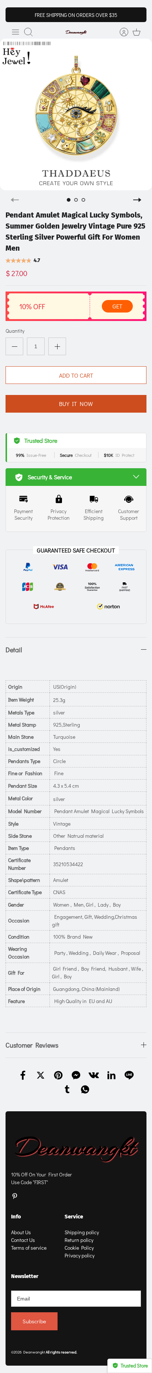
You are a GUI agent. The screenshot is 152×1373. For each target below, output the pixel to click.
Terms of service (28, 1247)
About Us (21, 1232)
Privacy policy (79, 1255)
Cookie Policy (79, 1247)
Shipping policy (82, 1232)
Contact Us (23, 1239)
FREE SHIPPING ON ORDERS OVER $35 (76, 14)
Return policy (79, 1239)
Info (16, 1216)
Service (74, 1216)
